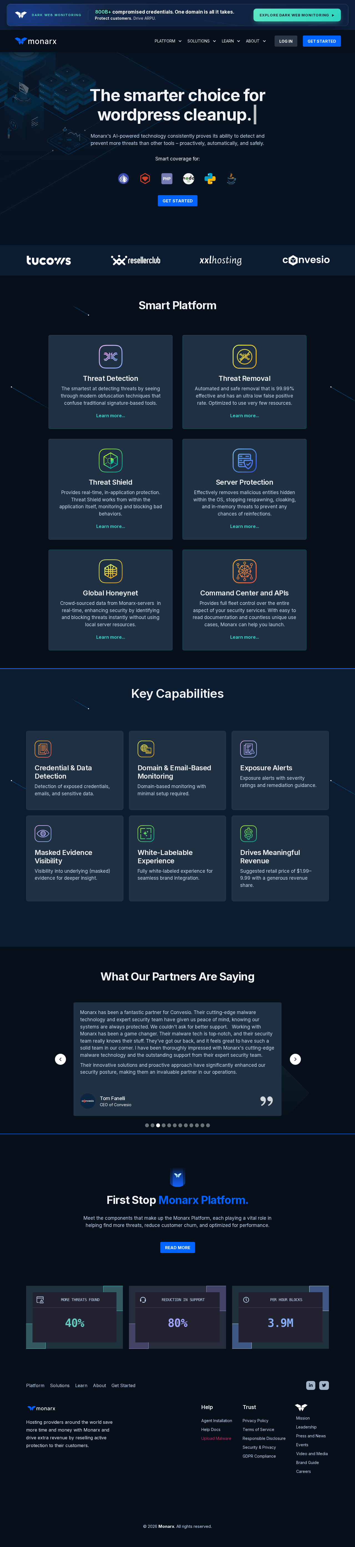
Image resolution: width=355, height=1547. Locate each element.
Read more (177, 1247)
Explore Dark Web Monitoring (297, 15)
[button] (168, 41)
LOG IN (286, 41)
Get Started (178, 200)
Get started (322, 41)
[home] (37, 40)
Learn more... (110, 415)
